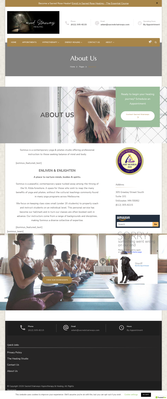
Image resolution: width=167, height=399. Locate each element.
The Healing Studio (17, 358)
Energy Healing (72, 42)
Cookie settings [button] (131, 394)
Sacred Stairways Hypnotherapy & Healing (44, 386)
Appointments (29, 42)
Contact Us (94, 42)
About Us (12, 371)
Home (13, 42)
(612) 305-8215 (36, 330)
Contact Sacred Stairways (137, 114)
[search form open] (156, 42)
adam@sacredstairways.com (115, 24)
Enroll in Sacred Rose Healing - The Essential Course (100, 3)
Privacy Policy (14, 352)
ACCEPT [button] (146, 395)
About (109, 42)
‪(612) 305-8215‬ (79, 24)
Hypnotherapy (49, 42)
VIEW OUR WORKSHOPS (57, 280)
